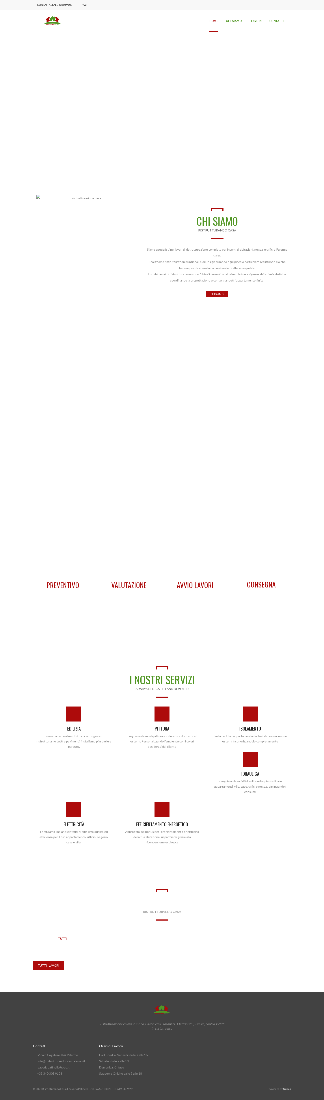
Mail (85, 5)
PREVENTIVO (63, 585)
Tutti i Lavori (48, 965)
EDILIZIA (74, 728)
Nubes (287, 1089)
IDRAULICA (250, 773)
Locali (172, 938)
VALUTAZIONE (129, 585)
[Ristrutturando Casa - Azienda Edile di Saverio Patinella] (53, 20)
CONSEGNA (261, 584)
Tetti (261, 938)
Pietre (218, 938)
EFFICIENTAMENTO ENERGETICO (162, 824)
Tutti (62, 938)
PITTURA (162, 728)
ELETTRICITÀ (73, 824)
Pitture (240, 938)
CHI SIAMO (217, 294)
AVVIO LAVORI (195, 585)
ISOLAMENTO (250, 728)
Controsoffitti (143, 938)
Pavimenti (195, 938)
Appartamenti (89, 938)
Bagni (115, 938)
